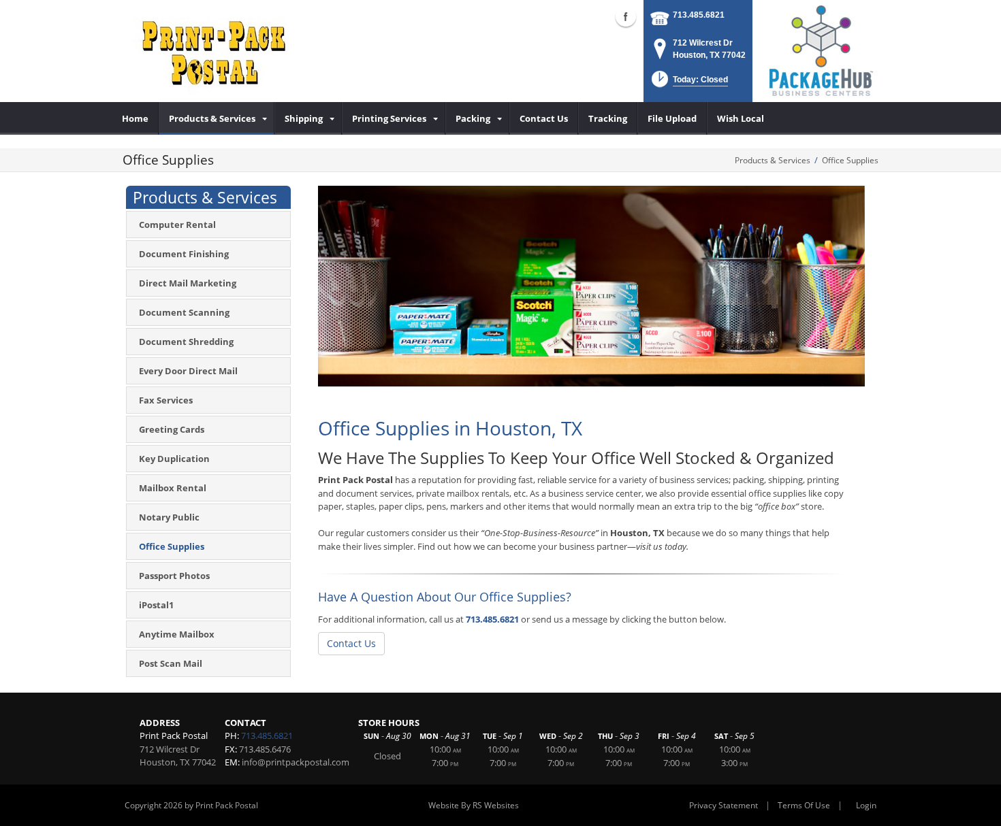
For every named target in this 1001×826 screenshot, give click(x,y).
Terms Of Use (804, 805)
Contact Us (351, 643)
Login (866, 805)
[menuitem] (135, 118)
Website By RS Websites (473, 805)
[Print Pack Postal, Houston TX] (211, 51)
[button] (688, 83)
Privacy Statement (723, 805)
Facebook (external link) (626, 16)
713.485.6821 (699, 15)
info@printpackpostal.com (295, 762)
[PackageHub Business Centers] (820, 50)
